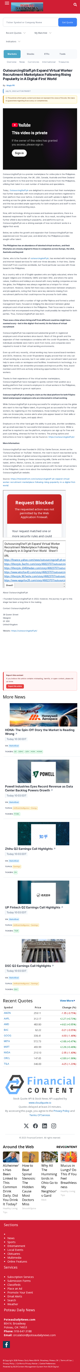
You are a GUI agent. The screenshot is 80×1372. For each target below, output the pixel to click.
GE (15, 751)
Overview (11, 61)
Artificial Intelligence (21, 808)
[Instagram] (54, 1126)
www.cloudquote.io (40, 1102)
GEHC (20, 751)
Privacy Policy (62, 1111)
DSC (16, 989)
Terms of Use (66, 1360)
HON (33, 751)
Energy (34, 808)
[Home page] (27, 6)
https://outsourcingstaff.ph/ (62, 437)
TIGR (16, 931)
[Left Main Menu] (7, 3)
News (22, 61)
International (49, 61)
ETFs (46, 53)
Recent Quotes (13, 32)
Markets (12, 53)
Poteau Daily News (26, 1360)
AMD (6, 1024)
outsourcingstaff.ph (39, 258)
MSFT (7, 1046)
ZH (15, 872)
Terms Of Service (40, 1115)
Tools (62, 53)
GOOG (7, 1035)
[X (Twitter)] (26, 1126)
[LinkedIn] (45, 1126)
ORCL (7, 1058)
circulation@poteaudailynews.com (34, 1335)
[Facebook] (35, 1126)
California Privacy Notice (27, 1363)
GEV (27, 751)
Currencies (33, 61)
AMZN (7, 1013)
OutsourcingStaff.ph (19, 190)
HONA (39, 751)
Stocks (30, 53)
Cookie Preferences (48, 1363)
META (7, 1041)
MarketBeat (14, 746)
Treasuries (64, 61)
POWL (16, 814)
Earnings (16, 866)
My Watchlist (41, 32)
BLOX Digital (53, 1366)
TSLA (6, 1063)
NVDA (7, 1052)
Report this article (15, 686)
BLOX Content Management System (28, 1366)
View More (66, 1000)
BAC (6, 1030)
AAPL (7, 1018)
